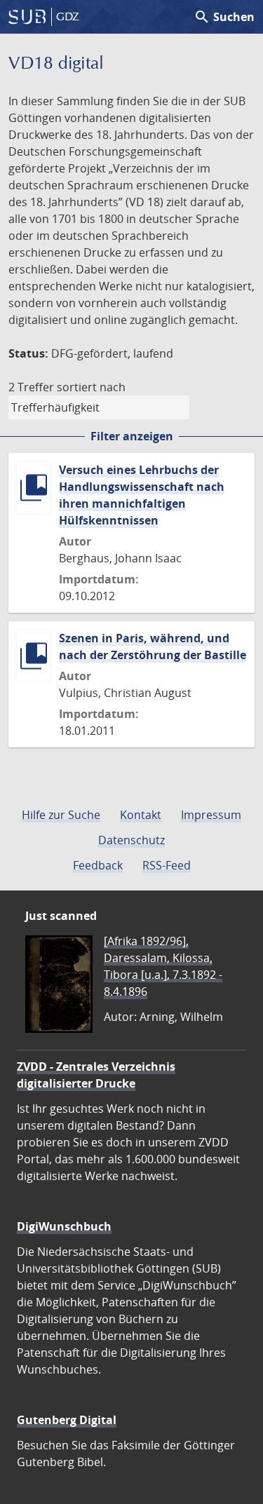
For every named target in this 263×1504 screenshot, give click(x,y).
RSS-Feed (166, 865)
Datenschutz (131, 840)
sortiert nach (91, 387)
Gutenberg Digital (66, 1420)
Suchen (224, 16)
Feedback (98, 865)
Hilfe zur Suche (61, 814)
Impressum (211, 814)
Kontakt (140, 814)
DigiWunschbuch (64, 1226)
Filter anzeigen (131, 436)
